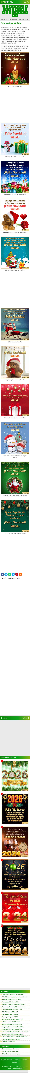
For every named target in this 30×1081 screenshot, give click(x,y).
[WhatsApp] (9, 574)
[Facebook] (2, 574)
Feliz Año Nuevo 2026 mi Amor (11, 999)
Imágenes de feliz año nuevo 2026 (12, 1019)
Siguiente (24, 718)
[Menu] (25, 2)
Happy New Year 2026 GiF (10, 1014)
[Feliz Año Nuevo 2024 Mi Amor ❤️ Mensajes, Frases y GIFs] (15, 907)
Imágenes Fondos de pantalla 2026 (12, 1027)
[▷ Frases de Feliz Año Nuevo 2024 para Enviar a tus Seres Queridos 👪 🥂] (15, 842)
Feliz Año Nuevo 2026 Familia (11, 1039)
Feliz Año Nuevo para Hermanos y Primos (14, 997)
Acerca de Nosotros (6, 1059)
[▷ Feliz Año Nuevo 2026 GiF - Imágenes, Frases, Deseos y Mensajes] (7, 2)
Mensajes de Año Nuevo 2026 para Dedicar (15, 1032)
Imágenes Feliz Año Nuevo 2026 (12, 1024)
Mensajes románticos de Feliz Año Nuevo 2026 (16, 1037)
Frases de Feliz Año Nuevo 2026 (12, 1009)
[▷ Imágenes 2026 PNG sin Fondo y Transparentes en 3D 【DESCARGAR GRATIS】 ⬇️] (15, 776)
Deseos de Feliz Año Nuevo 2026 (12, 1029)
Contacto (17, 1059)
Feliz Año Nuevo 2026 (8, 1041)
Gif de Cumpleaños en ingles (11, 1054)
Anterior (5, 718)
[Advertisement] (15, 104)
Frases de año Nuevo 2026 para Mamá (13, 1007)
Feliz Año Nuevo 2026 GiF (10, 1012)
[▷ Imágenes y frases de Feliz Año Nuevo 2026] (15, 809)
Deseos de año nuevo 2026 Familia (12, 994)
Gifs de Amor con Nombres (10, 1051)
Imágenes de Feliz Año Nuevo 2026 (12, 1034)
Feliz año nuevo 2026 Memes (11, 1022)
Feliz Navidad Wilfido (11, 23)
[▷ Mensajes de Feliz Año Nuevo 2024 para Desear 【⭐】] (15, 940)
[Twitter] (13, 574)
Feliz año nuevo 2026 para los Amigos (13, 1004)
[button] (3, 6)
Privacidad (25, 1059)
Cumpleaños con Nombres (10, 1049)
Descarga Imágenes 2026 (10, 1017)
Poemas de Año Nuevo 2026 (10, 1002)
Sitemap (14, 1062)
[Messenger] (6, 574)
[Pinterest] (16, 574)
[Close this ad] (29, 1071)
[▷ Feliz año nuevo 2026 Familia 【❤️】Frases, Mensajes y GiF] (15, 874)
